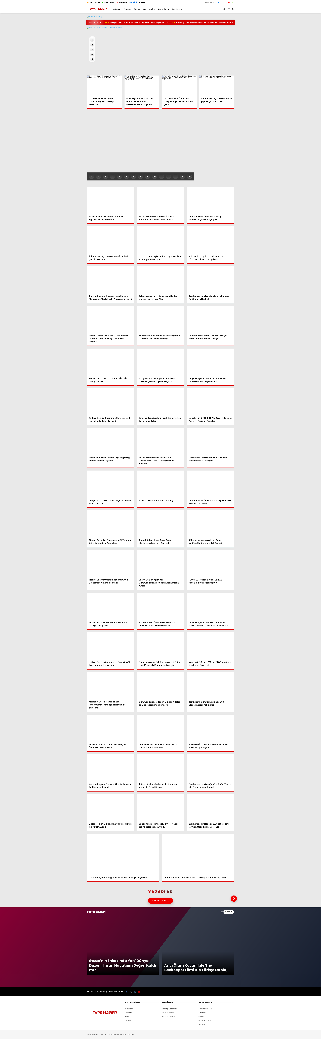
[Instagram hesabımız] (225, 2)
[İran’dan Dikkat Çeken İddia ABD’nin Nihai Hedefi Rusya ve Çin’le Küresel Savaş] (160, 28)
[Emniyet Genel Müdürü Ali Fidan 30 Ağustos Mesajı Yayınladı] (104, 85)
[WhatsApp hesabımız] (233, 2)
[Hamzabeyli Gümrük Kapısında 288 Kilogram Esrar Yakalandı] (210, 685)
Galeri (297, 19)
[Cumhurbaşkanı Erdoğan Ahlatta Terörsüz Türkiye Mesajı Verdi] (110, 767)
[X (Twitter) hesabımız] (305, 126)
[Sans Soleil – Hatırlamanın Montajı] (160, 484)
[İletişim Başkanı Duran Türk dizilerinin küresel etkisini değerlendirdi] (210, 362)
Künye (201, 1016)
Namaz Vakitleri (301, 87)
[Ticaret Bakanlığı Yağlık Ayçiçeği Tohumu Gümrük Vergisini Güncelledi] (110, 523)
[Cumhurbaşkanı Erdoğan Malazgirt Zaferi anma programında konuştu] (160, 685)
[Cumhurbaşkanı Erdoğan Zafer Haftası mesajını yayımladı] (123, 854)
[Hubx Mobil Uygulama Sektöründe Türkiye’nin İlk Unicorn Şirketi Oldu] (210, 239)
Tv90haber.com (205, 1009)
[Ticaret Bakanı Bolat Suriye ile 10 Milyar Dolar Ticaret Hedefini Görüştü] (210, 319)
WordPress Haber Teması (121, 1034)
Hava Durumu (300, 82)
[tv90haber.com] (98, 11)
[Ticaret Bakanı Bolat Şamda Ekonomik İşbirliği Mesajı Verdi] (110, 606)
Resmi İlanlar (163, 9)
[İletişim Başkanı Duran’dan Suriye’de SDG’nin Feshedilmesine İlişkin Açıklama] (210, 606)
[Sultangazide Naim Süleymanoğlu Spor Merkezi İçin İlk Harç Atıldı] (160, 279)
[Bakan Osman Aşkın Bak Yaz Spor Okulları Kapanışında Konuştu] (160, 239)
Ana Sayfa (299, 14)
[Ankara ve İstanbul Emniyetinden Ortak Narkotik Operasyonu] (210, 728)
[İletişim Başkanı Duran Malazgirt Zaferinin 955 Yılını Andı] (110, 484)
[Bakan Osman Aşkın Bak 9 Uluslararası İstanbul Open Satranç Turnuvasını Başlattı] (110, 319)
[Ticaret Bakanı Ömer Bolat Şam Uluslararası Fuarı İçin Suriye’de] (160, 523)
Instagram (306, 133)
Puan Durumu (300, 92)
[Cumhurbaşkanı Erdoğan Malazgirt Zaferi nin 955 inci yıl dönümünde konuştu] (160, 645)
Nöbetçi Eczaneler (302, 77)
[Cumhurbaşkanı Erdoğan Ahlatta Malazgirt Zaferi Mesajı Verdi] (198, 854)
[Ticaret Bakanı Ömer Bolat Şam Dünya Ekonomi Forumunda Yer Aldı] (110, 563)
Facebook (306, 119)
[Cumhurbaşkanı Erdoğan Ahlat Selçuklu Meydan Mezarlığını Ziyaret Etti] (210, 807)
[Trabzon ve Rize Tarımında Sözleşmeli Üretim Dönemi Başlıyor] (110, 728)
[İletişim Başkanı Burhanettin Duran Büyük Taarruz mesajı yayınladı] (110, 645)
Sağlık (294, 61)
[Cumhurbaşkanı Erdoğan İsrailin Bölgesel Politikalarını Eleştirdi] (210, 279)
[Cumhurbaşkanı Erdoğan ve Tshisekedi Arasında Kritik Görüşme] (210, 441)
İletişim (201, 1024)
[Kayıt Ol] (224, 9)
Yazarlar (297, 29)
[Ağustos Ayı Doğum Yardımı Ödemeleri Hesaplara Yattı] (110, 362)
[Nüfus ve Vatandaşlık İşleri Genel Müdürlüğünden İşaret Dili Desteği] (210, 523)
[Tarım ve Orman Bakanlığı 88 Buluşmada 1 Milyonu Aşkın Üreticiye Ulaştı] (160, 319)
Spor (294, 56)
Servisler (176, 9)
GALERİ (95, 2)
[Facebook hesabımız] (218, 2)
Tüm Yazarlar (159, 900)
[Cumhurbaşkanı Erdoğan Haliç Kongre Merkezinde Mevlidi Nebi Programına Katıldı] (110, 279)
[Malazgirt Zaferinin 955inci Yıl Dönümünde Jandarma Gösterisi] (210, 645)
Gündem (296, 41)
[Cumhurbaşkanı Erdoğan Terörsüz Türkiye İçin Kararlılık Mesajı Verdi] (210, 767)
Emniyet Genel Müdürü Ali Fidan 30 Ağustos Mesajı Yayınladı (134, 23)
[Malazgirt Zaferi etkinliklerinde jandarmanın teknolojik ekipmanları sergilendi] (110, 685)
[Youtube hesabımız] (229, 2)
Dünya (295, 51)
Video (296, 24)
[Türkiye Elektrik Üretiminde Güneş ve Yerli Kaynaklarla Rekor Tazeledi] (110, 401)
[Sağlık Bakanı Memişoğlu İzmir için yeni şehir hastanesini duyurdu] (160, 807)
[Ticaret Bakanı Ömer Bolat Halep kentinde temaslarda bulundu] (210, 484)
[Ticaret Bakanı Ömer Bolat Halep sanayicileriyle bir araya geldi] (179, 85)
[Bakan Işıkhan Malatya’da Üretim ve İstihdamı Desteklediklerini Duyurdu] (142, 85)
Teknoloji (296, 66)
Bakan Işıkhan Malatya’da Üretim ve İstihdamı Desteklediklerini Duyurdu (206, 23)
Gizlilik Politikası (204, 1020)
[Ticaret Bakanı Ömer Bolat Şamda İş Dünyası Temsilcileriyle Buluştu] (160, 606)
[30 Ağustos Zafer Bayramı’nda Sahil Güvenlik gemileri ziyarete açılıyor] (160, 362)
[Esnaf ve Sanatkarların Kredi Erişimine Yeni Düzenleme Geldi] (160, 401)
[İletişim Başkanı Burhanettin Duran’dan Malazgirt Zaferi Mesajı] (160, 767)
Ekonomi (296, 46)
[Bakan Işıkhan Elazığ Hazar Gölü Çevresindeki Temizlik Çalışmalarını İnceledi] (160, 441)
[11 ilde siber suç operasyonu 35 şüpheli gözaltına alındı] (216, 85)
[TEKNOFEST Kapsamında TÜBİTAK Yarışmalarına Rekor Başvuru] (210, 563)
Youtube (306, 140)
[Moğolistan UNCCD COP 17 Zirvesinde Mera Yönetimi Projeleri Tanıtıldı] (210, 401)
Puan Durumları (168, 1016)
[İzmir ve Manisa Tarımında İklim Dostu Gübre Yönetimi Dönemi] (160, 728)
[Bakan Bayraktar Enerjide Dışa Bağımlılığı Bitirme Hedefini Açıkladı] (110, 441)
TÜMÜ (227, 912)
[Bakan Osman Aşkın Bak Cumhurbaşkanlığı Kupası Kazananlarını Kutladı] (160, 563)
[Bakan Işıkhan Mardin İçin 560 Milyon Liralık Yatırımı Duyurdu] (110, 807)
